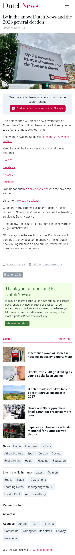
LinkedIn (8, 181)
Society (56, 453)
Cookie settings (43, 550)
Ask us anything (35, 494)
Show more (65, 339)
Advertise (48, 523)
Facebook (9, 167)
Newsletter (11, 538)
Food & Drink (12, 494)
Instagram (9, 174)
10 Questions (37, 479)
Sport (30, 453)
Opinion (53, 472)
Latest (7, 339)
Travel (21, 479)
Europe (43, 453)
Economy (31, 446)
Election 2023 (13, 274)
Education (59, 460)
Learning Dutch (14, 487)
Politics (46, 446)
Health (29, 460)
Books (8, 479)
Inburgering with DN (40, 487)
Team (34, 523)
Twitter (7, 160)
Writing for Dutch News (37, 531)
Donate (22, 523)
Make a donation (17, 323)
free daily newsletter (35, 189)
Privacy (61, 531)
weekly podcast (29, 200)
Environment (12, 460)
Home (17, 446)
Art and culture (13, 453)
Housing (43, 460)
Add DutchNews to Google (47, 264)
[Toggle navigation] (67, 5)
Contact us (11, 531)
